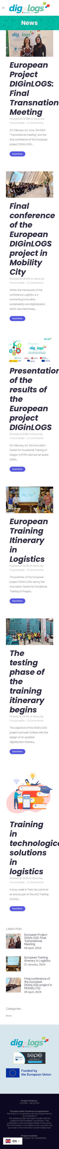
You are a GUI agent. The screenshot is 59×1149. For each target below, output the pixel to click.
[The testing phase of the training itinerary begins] (29, 631)
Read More (17, 154)
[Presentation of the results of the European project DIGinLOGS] (29, 349)
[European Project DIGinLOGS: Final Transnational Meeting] (29, 43)
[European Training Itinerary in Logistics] (29, 500)
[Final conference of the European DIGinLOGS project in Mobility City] (29, 184)
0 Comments (35, 123)
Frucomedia (17, 123)
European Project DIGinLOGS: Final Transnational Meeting (35, 939)
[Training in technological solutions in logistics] (29, 792)
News (37, 119)
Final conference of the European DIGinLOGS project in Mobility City (32, 239)
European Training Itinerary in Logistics (29, 540)
